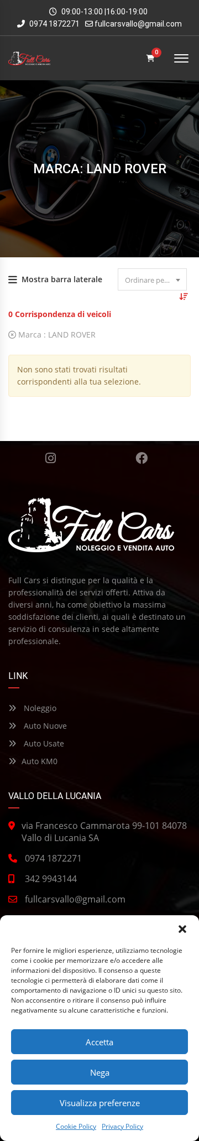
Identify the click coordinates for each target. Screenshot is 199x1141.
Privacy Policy (122, 1126)
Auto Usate (43, 743)
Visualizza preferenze (100, 1102)
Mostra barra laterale (62, 279)
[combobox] (152, 279)
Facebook (142, 458)
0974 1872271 (54, 23)
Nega (99, 1072)
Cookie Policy (76, 1126)
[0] (150, 58)
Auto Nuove (44, 725)
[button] (182, 929)
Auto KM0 (39, 761)
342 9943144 (51, 879)
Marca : (56, 334)
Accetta (99, 1041)
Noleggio (39, 708)
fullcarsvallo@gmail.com (138, 23)
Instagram (50, 458)
